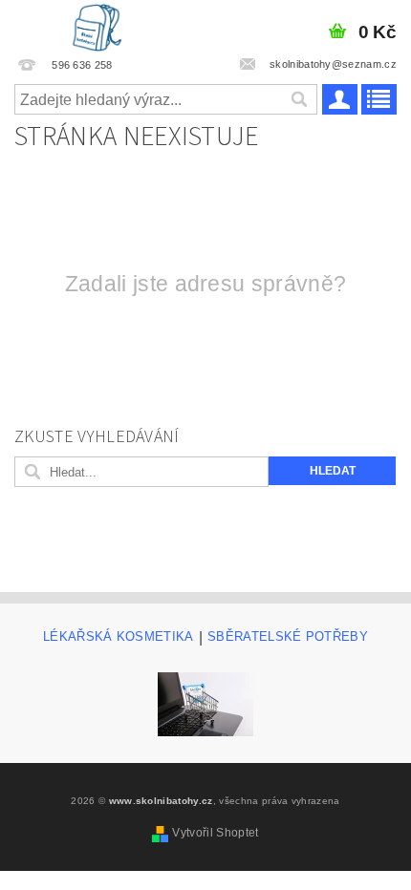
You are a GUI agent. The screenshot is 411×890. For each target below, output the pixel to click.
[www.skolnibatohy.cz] (97, 25)
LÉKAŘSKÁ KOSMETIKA (118, 637)
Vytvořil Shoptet (215, 832)
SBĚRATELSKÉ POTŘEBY (287, 637)
